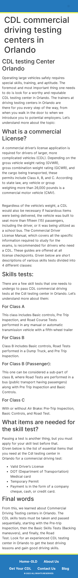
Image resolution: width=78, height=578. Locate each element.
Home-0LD (28, 561)
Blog (65, 568)
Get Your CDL (20, 568)
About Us (51, 561)
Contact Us (46, 568)
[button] (68, 6)
